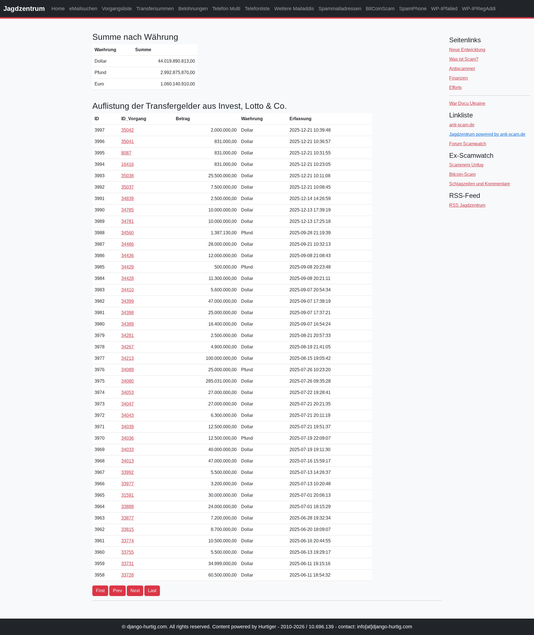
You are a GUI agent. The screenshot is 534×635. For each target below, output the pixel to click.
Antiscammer (462, 68)
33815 (127, 529)
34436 (127, 255)
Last (152, 590)
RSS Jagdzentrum (467, 205)
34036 (127, 438)
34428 (127, 278)
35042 (127, 130)
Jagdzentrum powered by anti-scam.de (487, 134)
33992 (127, 472)
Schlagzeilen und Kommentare (479, 183)
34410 (127, 289)
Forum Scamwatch (467, 143)
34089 (127, 369)
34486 (127, 244)
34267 (127, 346)
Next (135, 590)
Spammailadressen (339, 8)
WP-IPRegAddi (479, 8)
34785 (127, 210)
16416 (127, 164)
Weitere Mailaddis (294, 8)
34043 (127, 415)
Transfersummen (155, 8)
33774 (127, 540)
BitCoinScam (380, 8)
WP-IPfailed (444, 8)
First (100, 590)
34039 (127, 426)
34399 (127, 301)
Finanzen (458, 78)
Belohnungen (193, 8)
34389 (127, 324)
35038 (127, 175)
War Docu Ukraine (467, 103)
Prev (117, 590)
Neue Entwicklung (467, 49)
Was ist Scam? (463, 59)
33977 (127, 483)
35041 (127, 141)
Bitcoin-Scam (462, 174)
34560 (127, 232)
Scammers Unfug (466, 165)
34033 (127, 449)
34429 (127, 267)
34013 (127, 461)
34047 (127, 404)
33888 (127, 506)
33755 (127, 552)
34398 (127, 312)
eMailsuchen (83, 8)
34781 (127, 221)
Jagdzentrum (24, 8)
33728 (127, 575)
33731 (127, 563)
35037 (127, 187)
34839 (127, 198)
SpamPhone (413, 8)
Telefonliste (257, 8)
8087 (126, 153)
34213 (127, 358)
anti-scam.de (461, 124)
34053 (127, 392)
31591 (127, 495)
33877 (127, 518)
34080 (127, 381)
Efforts (455, 87)
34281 (127, 335)
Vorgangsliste (117, 8)
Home (58, 8)
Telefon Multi (226, 8)
